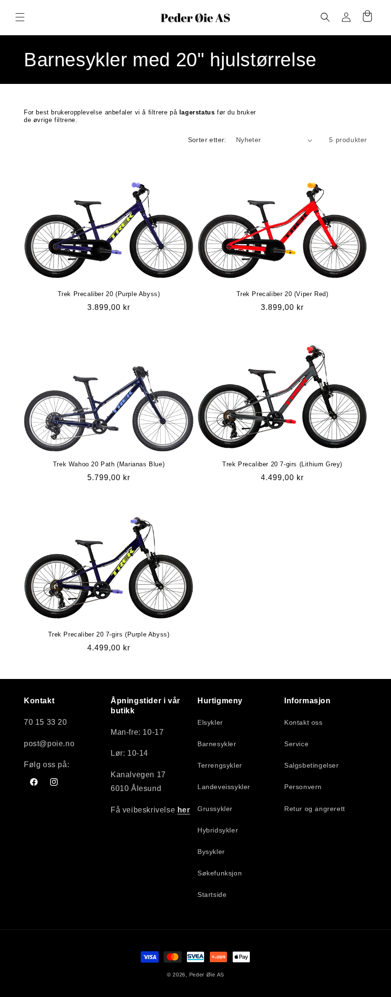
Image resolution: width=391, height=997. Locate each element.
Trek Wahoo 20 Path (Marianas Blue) (109, 464)
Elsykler (210, 722)
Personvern (303, 787)
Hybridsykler (217, 830)
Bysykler (211, 851)
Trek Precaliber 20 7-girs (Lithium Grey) (282, 464)
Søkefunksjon (219, 873)
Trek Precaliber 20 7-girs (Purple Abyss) (109, 634)
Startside (211, 894)
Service (296, 744)
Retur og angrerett (314, 808)
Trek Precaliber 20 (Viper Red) (283, 294)
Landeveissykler (223, 787)
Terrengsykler (219, 765)
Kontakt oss (303, 722)
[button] (20, 17)
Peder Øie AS (206, 974)
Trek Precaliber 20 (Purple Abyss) (109, 294)
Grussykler (215, 808)
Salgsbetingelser (311, 765)
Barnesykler (217, 744)
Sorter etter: (207, 140)
